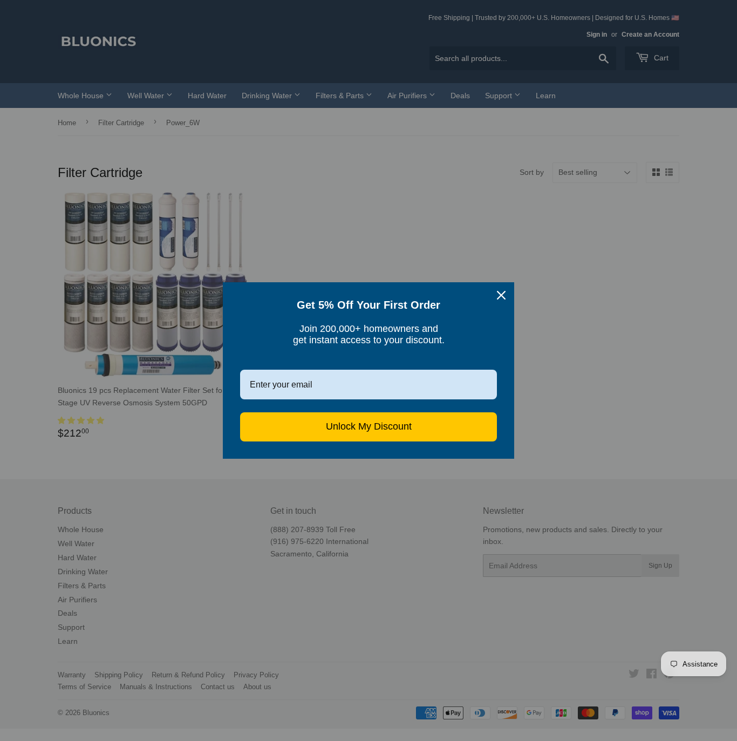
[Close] (501, 295)
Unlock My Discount (369, 426)
